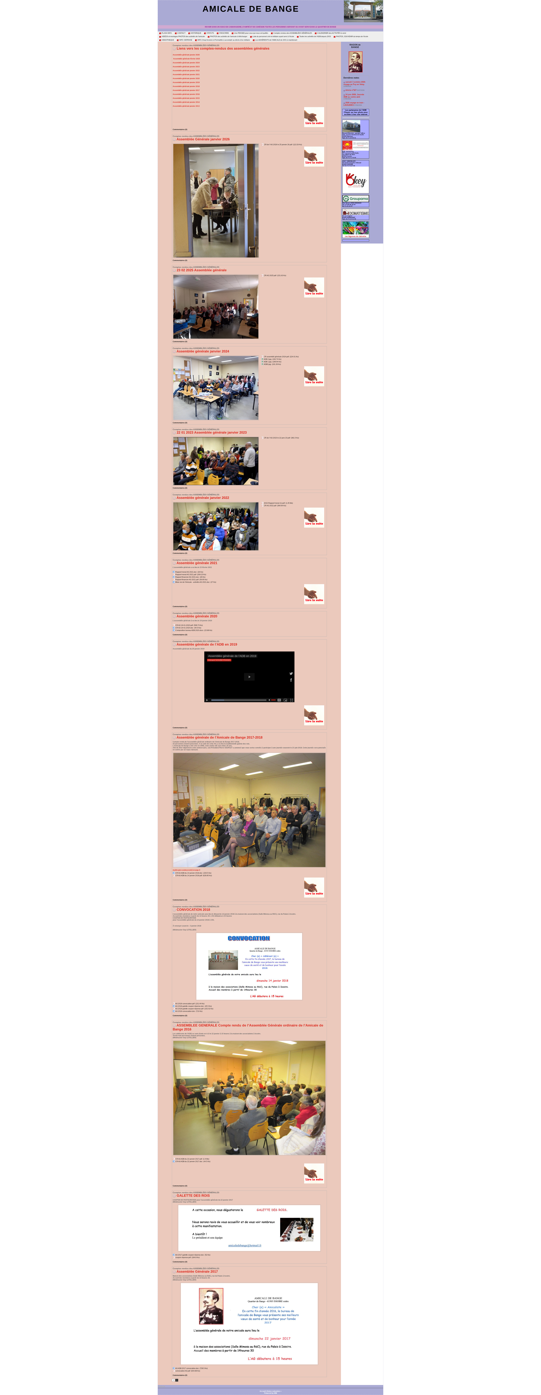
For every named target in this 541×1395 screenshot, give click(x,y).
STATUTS (210, 33)
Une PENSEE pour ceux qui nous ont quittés (251, 33)
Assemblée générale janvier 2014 (186, 102)
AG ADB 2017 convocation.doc (187, 1368)
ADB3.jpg (267, 364)
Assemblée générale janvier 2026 (186, 55)
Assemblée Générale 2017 (197, 1271)
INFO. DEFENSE (185, 40)
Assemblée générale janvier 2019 (186, 82)
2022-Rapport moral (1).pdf (274, 503)
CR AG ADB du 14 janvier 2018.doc (188, 873)
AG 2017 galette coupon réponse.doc (189, 1255)
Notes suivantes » (274, 1391)
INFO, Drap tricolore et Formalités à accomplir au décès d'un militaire (223, 40)
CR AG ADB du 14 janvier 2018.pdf (188, 876)
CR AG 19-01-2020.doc (184, 628)
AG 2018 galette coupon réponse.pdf (189, 1009)
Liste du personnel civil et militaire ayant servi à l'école (273, 36)
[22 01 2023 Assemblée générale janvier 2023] (216, 437)
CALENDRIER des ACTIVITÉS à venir (331, 33)
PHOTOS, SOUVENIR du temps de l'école (352, 36)
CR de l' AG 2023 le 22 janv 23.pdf (277, 438)
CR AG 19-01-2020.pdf (184, 625)
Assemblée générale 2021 (197, 563)
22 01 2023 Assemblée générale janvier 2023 (212, 432)
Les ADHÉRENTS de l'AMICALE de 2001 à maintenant (276, 40)
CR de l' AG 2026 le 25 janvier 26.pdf (278, 145)
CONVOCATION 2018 (193, 909)
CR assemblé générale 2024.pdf (276, 357)
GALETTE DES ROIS (193, 1195)
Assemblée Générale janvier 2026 (203, 139)
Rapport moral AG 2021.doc (186, 572)
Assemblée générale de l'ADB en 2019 (207, 644)
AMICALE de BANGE (250, 9)
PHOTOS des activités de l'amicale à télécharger (228, 36)
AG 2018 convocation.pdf (185, 1004)
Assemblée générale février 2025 (186, 59)
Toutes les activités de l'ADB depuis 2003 (315, 36)
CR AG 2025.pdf (270, 275)
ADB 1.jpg (267, 362)
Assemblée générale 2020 (197, 616)
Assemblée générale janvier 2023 (186, 67)
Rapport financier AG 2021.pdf (187, 580)
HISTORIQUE (195, 33)
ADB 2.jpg (267, 359)
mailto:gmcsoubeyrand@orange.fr (186, 870)
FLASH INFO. (166, 33)
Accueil (263, 1391)
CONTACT (181, 33)
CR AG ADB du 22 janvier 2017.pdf (188, 1159)
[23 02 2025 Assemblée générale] (216, 275)
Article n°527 (350, 90)
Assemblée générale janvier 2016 (186, 94)
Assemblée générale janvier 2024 (186, 63)
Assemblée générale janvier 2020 (186, 78)
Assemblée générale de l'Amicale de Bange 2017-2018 (219, 737)
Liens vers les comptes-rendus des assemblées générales (223, 48)
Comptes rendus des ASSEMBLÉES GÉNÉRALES (292, 33)
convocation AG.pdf (182, 1371)
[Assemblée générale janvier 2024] (216, 356)
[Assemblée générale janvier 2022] (216, 503)
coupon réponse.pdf (183, 1257)
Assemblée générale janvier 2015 (186, 98)
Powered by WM (270, 1393)
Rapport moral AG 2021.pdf (185, 575)
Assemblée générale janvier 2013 (186, 106)
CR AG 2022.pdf (270, 506)
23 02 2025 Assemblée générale (202, 270)
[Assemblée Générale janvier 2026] (216, 144)
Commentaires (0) (180, 129)
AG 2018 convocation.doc (185, 1011)
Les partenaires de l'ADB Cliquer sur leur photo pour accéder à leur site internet (356, 112)
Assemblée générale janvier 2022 (186, 71)
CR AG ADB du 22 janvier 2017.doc (188, 1161)
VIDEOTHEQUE (167, 40)
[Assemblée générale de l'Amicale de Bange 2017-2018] (249, 753)
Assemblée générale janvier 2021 (186, 75)
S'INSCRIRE (224, 33)
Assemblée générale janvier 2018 (186, 86)
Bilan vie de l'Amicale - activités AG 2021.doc (192, 582)
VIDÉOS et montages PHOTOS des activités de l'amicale (183, 36)
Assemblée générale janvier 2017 (186, 90)
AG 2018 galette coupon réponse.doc (189, 1006)
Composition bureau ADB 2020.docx (189, 630)
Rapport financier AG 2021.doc (187, 577)
